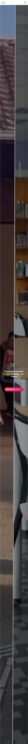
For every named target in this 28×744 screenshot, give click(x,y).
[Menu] (25, 2)
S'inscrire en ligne (13, 389)
